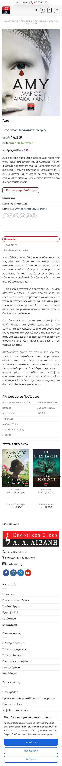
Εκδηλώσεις (9, 673)
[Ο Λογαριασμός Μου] (42, 10)
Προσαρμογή (31, 750)
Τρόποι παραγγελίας (14, 649)
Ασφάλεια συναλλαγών (15, 710)
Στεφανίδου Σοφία (15, 504)
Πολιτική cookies (12, 704)
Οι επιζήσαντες (46, 492)
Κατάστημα (26, 20)
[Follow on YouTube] (28, 572)
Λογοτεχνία (40, 20)
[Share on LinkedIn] (34, 215)
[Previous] (2, 483)
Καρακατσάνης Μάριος (33, 130)
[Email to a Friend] (22, 215)
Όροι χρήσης (10, 692)
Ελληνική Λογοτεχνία (25, 208)
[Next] (59, 483)
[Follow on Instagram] (13, 572)
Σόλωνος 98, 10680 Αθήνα (20, 558)
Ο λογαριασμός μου (13, 643)
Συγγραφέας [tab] (10, 244)
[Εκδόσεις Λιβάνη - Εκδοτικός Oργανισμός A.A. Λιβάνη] (13, 10)
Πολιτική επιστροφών (15, 661)
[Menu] (56, 10)
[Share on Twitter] (16, 215)
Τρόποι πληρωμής (13, 655)
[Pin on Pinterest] (28, 215)
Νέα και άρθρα (11, 667)
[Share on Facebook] (11, 215)
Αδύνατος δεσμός (16, 492)
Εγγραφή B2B (10, 612)
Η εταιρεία (8, 594)
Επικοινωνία (9, 624)
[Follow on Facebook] (6, 572)
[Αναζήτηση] (36, 10)
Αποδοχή (31, 742)
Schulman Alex (46, 504)
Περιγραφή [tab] (10, 239)
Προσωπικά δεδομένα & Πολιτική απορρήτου (28, 698)
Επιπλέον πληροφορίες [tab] (16, 250)
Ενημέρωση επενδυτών (15, 600)
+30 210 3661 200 (16, 552)
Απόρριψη (31, 759)
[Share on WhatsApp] (5, 215)
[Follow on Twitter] (20, 572)
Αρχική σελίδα (11, 20)
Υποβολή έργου (11, 606)
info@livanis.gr (14, 564)
